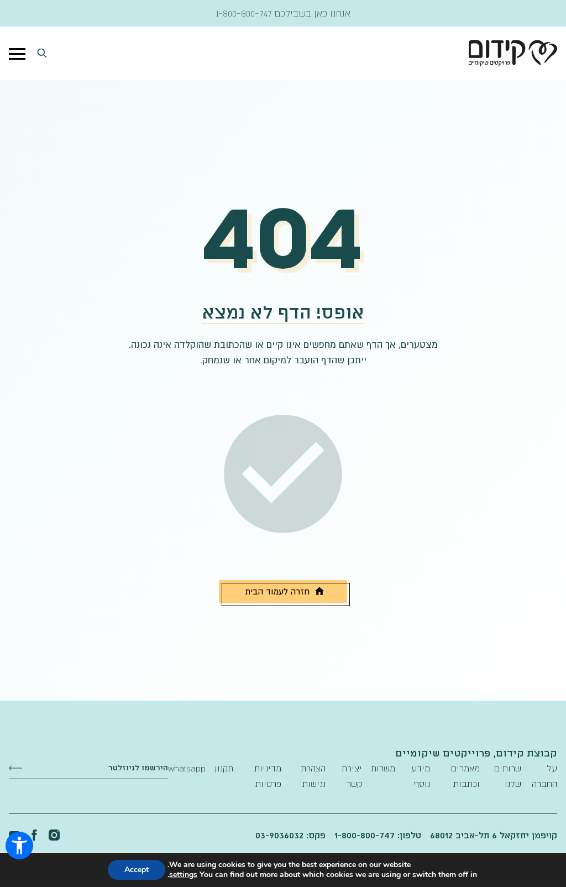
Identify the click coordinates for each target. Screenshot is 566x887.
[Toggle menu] (17, 53)
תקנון (223, 768)
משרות (383, 768)
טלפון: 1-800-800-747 (377, 835)
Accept (136, 869)
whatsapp (187, 768)
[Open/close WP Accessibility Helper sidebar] (19, 845)
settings (183, 875)
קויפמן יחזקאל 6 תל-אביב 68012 (493, 835)
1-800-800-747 (244, 13)
